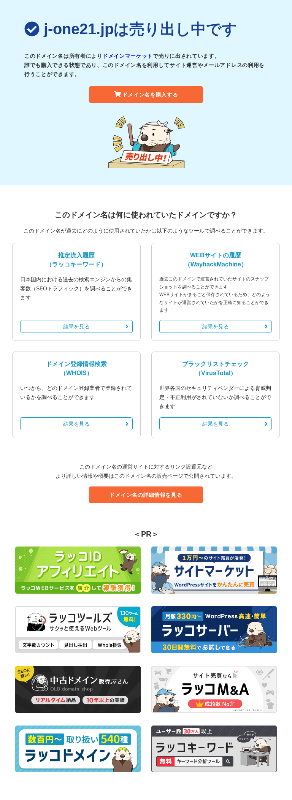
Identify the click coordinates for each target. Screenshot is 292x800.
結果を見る (76, 326)
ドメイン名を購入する (150, 95)
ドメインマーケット (128, 56)
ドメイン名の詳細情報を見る (146, 495)
